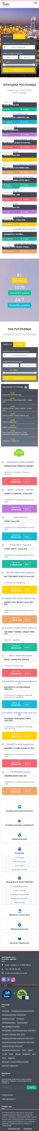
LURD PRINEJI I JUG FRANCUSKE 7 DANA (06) (17, 401)
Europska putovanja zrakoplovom (14, 1015)
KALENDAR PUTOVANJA (13, 387)
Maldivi (13, 43)
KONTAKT (19, 36)
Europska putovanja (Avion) (19, 898)
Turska (4, 1054)
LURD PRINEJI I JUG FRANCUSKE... (17, 168)
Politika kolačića (7, 1095)
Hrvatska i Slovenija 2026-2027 (13, 1034)
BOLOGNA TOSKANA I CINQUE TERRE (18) (19, 633)
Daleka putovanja (19, 902)
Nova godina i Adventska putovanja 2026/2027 (19, 1030)
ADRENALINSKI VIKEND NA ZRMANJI (18, 466)
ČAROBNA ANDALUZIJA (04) (15, 776)
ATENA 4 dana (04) (11, 105)
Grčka (11, 1054)
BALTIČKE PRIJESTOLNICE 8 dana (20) (19, 576)
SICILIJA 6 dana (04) (11, 207)
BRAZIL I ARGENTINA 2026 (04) (16, 659)
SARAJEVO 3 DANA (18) (11, 441)
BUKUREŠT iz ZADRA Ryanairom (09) (19, 748)
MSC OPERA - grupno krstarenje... (17, 142)
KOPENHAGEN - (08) (12, 195)
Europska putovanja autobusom (22, 1011)
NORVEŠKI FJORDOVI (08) (12, 395)
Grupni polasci (19, 866)
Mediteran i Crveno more (11, 1050)
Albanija (18, 1054)
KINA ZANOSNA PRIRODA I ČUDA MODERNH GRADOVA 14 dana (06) (15, 433)
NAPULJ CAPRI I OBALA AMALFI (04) (15, 415)
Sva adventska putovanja (19, 886)
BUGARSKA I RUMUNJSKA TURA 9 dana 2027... (17, 719)
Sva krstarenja (19, 857)
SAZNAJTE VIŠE (14, 1129)
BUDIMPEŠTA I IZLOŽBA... (14, 234)
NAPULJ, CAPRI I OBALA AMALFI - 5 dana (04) (17, 409)
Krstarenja (20, 1019)
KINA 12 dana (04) (11, 130)
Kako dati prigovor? (9, 1099)
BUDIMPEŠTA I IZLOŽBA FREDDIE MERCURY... (17, 688)
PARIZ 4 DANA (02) (9, 427)
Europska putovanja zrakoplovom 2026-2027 (18, 1042)
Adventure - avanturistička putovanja (15, 1062)
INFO (27, 481)
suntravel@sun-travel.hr (18, 973)
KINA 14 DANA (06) (9, 422)
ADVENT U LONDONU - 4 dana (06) (18, 493)
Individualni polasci (19, 861)
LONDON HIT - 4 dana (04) (14, 220)
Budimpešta (25, 43)
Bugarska (11, 1058)
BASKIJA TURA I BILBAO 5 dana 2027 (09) (18, 603)
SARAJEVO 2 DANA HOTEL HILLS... (17, 180)
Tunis (24, 1050)
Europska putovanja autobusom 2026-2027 (17, 1038)
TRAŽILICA (7, 36)
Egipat (30, 1050)
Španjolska (26, 1054)
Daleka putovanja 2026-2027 (12, 1046)
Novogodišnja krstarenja (19, 870)
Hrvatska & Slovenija (19, 890)
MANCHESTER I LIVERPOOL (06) (16, 117)
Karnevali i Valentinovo (10, 1066)
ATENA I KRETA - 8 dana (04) (15, 549)
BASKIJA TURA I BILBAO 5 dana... (17, 247)
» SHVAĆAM (27, 1129)
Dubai (18, 43)
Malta (4, 1058)
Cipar (34, 1054)
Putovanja (5, 1011)
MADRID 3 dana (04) (12, 155)
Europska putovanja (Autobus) (19, 894)
